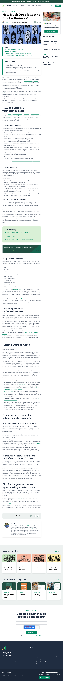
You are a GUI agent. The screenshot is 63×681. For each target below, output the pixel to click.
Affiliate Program (40, 656)
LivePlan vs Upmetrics (55, 656)
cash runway (23, 298)
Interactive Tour (19, 650)
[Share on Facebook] (37, 22)
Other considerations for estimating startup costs (18, 53)
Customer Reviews (19, 654)
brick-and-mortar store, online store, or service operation (17, 93)
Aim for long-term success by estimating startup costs (19, 55)
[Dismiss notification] (61, 1)
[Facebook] (5, 672)
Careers (29, 652)
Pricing (33, 5)
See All (57, 551)
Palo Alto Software (27, 525)
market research (13, 115)
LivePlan (20, 498)
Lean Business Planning (30, 528)
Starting (13, 11)
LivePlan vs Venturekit (55, 658)
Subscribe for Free (44, 677)
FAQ (16, 658)
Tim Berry (7, 22)
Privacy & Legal (25, 675)
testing (20, 115)
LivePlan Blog (5, 11)
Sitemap (38, 663)
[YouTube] (10, 672)
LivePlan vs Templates (55, 650)
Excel (10, 503)
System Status (18, 659)
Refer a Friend (39, 658)
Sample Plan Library (40, 659)
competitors (8, 117)
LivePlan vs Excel (54, 652)
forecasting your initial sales (31, 114)
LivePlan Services (40, 652)
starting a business (34, 219)
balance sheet (22, 384)
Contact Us (30, 650)
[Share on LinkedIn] (40, 22)
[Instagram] (3, 672)
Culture (29, 656)
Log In (52, 5)
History (29, 654)
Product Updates (19, 656)
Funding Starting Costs (11, 51)
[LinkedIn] (7, 672)
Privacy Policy (39, 635)
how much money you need (31, 81)
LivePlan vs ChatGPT (55, 654)
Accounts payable (8, 391)
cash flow (38, 443)
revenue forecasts (18, 289)
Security (17, 661)
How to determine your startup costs (14, 49)
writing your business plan (15, 114)
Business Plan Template (41, 661)
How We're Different (20, 652)
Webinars (38, 654)
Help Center (39, 650)
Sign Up (58, 5)
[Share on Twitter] (35, 22)
